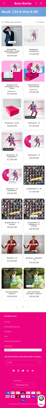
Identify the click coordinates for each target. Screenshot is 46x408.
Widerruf (9, 350)
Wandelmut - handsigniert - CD (34, 258)
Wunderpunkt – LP (34, 155)
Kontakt (7, 322)
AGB (5, 336)
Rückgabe (7, 331)
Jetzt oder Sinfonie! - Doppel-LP (12, 292)
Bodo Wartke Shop (19, 404)
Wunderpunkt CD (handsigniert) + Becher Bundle (12, 86)
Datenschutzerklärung (12, 341)
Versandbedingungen (12, 327)
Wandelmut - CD (12, 258)
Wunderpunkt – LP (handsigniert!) (12, 189)
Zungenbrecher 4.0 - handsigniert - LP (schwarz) (34, 224)
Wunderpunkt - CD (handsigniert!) (12, 156)
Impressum (8, 346)
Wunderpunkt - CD (34, 123)
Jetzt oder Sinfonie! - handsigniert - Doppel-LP (34, 292)
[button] (4, 3)
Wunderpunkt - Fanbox (12, 123)
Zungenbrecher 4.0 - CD (34, 189)
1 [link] (17, 307)
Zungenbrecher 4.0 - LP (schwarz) (12, 223)
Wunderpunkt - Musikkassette (34, 50)
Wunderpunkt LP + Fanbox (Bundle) (34, 85)
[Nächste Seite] (28, 307)
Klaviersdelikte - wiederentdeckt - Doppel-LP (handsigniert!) (12, 51)
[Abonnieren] (38, 362)
